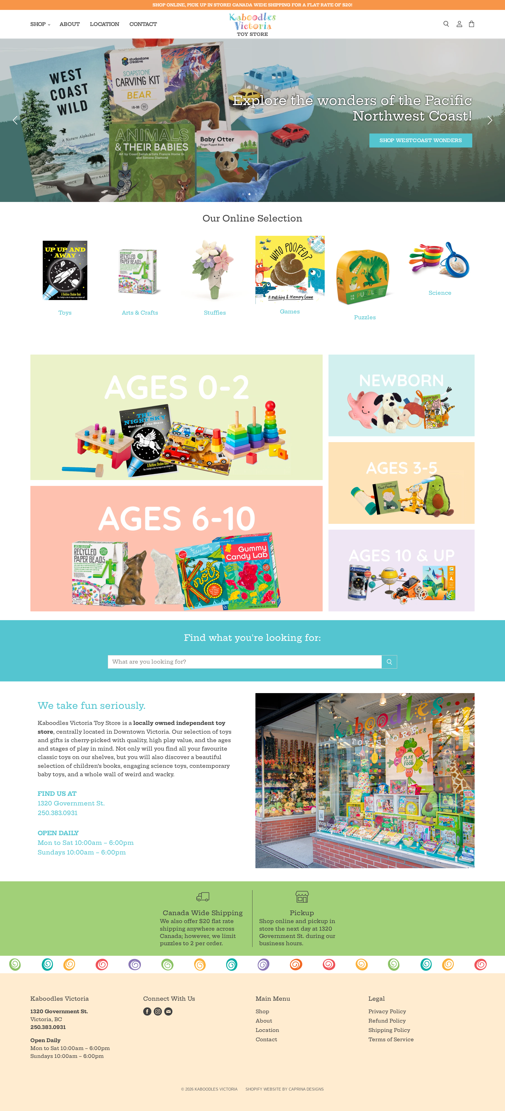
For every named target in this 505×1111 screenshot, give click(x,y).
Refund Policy (387, 1021)
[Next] (489, 120)
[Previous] (16, 120)
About (70, 24)
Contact (143, 24)
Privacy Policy (387, 1011)
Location (104, 24)
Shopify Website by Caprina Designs (284, 1089)
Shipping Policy (389, 1030)
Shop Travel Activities (79, 140)
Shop (38, 24)
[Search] (389, 662)
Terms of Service (391, 1039)
